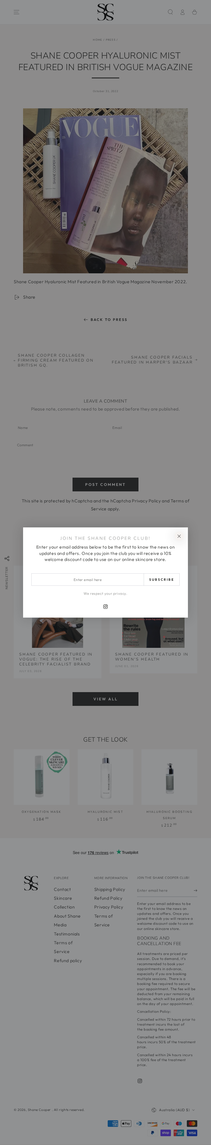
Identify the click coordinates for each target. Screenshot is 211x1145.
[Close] (179, 536)
